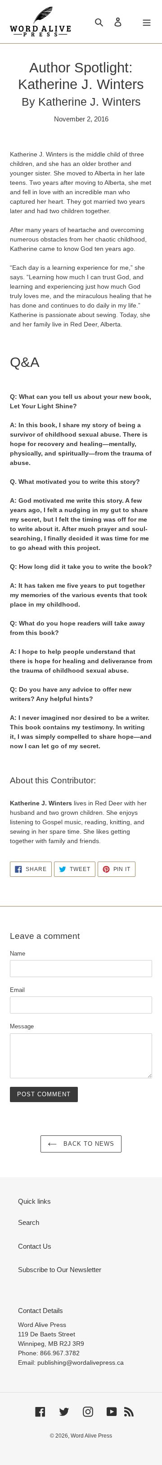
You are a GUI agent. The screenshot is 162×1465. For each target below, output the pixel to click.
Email (17, 990)
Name (17, 953)
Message (22, 1026)
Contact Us (34, 1246)
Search (28, 1222)
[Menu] (146, 21)
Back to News (88, 1143)
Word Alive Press (91, 1436)
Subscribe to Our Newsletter (59, 1269)
